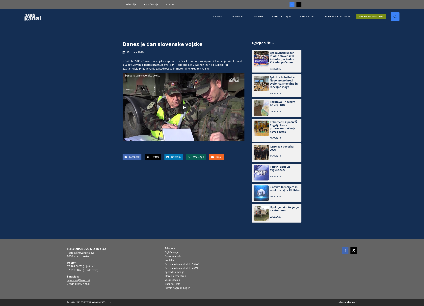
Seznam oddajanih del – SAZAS (182, 264)
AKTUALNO (238, 16)
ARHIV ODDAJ (280, 16)
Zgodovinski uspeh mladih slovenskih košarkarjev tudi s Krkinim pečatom (282, 57)
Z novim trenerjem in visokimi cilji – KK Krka (285, 188)
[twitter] (298, 4)
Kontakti (169, 260)
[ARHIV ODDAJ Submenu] (290, 16)
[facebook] (345, 250)
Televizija (131, 4)
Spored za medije (174, 272)
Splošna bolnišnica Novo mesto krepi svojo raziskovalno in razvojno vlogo (284, 82)
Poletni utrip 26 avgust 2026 (280, 168)
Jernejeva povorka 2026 (282, 148)
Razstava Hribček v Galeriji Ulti (282, 103)
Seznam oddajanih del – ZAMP (181, 268)
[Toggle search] (395, 16)
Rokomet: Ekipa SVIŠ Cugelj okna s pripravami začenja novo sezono (283, 127)
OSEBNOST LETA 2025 (371, 16)
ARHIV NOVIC (307, 16)
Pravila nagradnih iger (177, 288)
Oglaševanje (151, 4)
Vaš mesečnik (172, 280)
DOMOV (217, 16)
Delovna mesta (173, 256)
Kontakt (170, 4)
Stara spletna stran (175, 276)
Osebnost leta (172, 284)
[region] (43, 280)
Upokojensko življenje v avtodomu (284, 209)
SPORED (258, 16)
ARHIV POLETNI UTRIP (337, 16)
